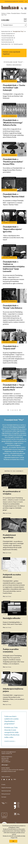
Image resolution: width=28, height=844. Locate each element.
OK (13, 841)
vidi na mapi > (4, 765)
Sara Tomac (8, 513)
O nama (3, 784)
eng (15, 779)
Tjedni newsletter (5, 776)
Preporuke (6, 475)
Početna (3, 13)
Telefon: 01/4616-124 (6, 753)
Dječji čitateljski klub (6, 40)
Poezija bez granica (18, 44)
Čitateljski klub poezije (7, 35)
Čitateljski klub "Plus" (18, 31)
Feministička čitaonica (6, 42)
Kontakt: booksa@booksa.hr (8, 752)
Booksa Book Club (5, 31)
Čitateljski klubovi (15, 13)
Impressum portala (6, 790)
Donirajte (3, 797)
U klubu (8, 13)
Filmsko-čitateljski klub (7, 33)
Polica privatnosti (5, 794)
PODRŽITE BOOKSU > (10, 741)
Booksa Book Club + (6, 44)
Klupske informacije (6, 787)
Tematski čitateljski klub (7, 38)
